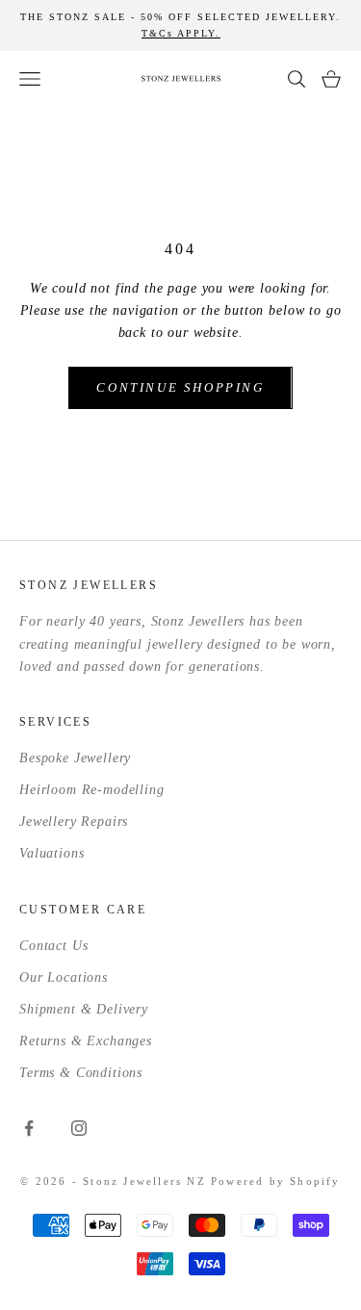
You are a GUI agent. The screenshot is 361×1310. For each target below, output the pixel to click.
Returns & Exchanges (85, 1041)
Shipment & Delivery (83, 1009)
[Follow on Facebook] (29, 1128)
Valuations (51, 853)
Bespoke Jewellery (75, 758)
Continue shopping (180, 387)
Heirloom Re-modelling (92, 790)
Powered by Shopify (276, 1181)
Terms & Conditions (80, 1073)
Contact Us (53, 945)
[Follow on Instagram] (79, 1128)
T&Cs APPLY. (181, 33)
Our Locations (63, 977)
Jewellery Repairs (73, 821)
